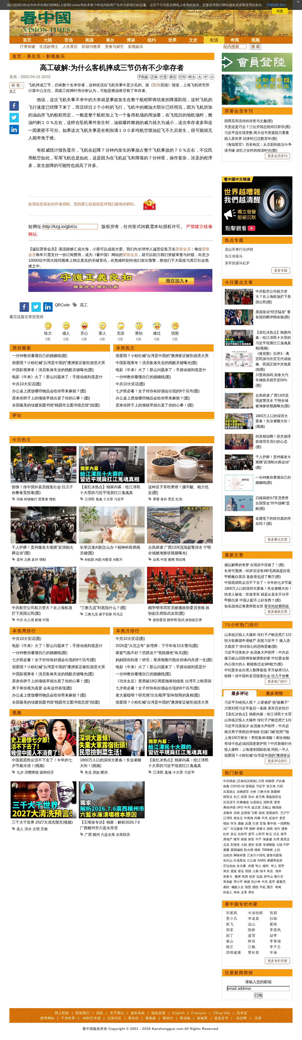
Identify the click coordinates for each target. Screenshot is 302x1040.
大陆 (48, 40)
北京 (226, 844)
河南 (20, 499)
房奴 (96, 772)
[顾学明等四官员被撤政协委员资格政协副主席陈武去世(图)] (180, 570)
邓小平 (238, 881)
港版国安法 (273, 797)
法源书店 (114, 1018)
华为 (234, 823)
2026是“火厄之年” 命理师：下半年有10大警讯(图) (157, 646)
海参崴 (267, 839)
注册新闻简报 (239, 972)
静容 (252, 941)
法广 (226, 828)
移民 (266, 866)
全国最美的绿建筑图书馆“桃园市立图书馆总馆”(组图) (56, 405)
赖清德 (276, 807)
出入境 (29, 620)
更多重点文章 (277, 539)
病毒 (226, 786)
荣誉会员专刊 (239, 111)
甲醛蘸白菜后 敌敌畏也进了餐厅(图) (252, 577)
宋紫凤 (231, 913)
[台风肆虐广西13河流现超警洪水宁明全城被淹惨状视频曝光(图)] (180, 509)
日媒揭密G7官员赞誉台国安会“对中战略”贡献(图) (273, 503)
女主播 (242, 866)
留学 (281, 866)
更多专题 (280, 270)
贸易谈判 (272, 813)
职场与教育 (91, 47)
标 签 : (17, 85)
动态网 (241, 1018)
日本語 (242, 1013)
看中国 (48, 21)
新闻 (156, 85)
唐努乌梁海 (274, 855)
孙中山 (268, 876)
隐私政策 (158, 1013)
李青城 (275, 941)
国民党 (268, 802)
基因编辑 (237, 850)
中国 (163, 559)
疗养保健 (27, 47)
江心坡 (251, 860)
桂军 (252, 876)
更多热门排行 (277, 681)
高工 (12, 91)
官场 (68, 40)
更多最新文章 (277, 611)
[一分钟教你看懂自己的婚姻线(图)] (239, 477)
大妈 (244, 844)
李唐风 (275, 930)
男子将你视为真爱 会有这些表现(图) (42, 688)
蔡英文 (285, 839)
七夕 (20, 772)
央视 (251, 866)
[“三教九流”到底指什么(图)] (112, 570)
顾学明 (172, 620)
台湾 (276, 839)
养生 (251, 892)
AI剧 (98, 559)
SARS (261, 860)
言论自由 (229, 866)
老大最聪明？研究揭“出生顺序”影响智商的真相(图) (158, 695)
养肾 (156, 499)
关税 (237, 813)
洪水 (28, 829)
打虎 (255, 823)
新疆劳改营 (274, 860)
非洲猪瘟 (269, 844)
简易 (273, 913)
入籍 (255, 871)
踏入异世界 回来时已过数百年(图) (250, 139)
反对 (35, 559)
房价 (251, 844)
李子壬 (275, 947)
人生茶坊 (70, 47)
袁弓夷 (260, 797)
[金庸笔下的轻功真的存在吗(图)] (239, 518)
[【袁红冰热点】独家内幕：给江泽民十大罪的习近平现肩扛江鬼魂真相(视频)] (112, 449)
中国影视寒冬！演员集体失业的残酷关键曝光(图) (53, 370)
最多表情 (274, 693)
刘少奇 (255, 881)
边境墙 (245, 813)
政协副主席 (193, 620)
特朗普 (270, 781)
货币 (251, 834)
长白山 (227, 860)
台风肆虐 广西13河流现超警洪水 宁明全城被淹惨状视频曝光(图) (273, 400)
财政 (244, 839)
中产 (259, 839)
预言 (270, 887)
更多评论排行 (277, 761)
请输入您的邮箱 (258, 982)
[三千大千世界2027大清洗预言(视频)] (43, 784)
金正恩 (256, 807)
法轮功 (227, 855)
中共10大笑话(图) (26, 384)
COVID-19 (237, 786)
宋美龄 (227, 881)
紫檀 (171, 559)
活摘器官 (243, 791)
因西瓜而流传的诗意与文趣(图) (248, 121)
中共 (20, 620)
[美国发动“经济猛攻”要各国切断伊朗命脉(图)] (239, 312)
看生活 (34, 56)
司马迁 (118, 614)
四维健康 (233, 952)
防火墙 (248, 850)
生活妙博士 (48, 47)
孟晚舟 (227, 813)
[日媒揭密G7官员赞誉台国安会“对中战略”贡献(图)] (239, 498)
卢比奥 (280, 781)
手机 (263, 887)
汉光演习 (229, 802)
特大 (192, 77)
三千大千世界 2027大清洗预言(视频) (42, 822)
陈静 (252, 930)
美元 (234, 834)
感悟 (255, 887)
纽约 (151, 40)
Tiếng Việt (221, 1013)
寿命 (237, 892)
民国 (245, 876)
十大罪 (108, 499)
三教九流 (91, 614)
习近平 (119, 499)
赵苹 (273, 935)
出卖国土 (229, 791)
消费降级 (32, 772)
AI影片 (118, 559)
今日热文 (21, 439)
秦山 (230, 941)
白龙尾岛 (240, 860)
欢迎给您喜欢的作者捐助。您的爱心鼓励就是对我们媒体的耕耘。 (83, 204)
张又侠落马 (234, 256)
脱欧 (270, 828)
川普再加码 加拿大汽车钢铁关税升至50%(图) (272, 380)
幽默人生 (237, 887)
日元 (276, 834)
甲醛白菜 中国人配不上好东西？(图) (252, 600)
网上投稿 (62, 1013)
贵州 (20, 559)
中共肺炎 (229, 781)
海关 (226, 871)
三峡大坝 (263, 791)
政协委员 (159, 620)
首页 (27, 40)
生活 (214, 40)
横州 (96, 835)
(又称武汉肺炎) (247, 781)
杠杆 (226, 834)
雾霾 (226, 850)
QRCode (62, 305)
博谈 (131, 40)
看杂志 (133, 1018)
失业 (88, 772)
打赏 (163, 77)
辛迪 (273, 952)
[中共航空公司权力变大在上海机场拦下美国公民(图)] (43, 570)
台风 (156, 559)
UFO (240, 807)
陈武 (181, 620)
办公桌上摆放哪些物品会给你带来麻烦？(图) (49, 391)
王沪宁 (284, 813)
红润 (179, 499)
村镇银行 (30, 499)
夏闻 (273, 924)
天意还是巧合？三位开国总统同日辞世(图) (257, 127)
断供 (104, 772)
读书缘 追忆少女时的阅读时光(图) (250, 150)
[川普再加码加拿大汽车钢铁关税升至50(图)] (239, 375)
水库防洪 (123, 835)
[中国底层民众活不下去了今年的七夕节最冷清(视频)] (43, 722)
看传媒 (185, 1018)
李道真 (253, 918)
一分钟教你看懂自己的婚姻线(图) (39, 356)
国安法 (227, 797)
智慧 (248, 887)
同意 (280, 11)
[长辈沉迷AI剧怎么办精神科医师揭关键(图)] (112, 509)
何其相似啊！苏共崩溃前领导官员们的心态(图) (273, 441)
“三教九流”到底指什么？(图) (103, 608)
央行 (277, 828)
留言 (173, 77)
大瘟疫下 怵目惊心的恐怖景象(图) (250, 646)
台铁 (253, 791)
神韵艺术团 (92, 1018)
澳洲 (238, 876)
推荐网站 (47, 1018)
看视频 (150, 1018)
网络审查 (240, 855)
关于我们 (117, 1013)
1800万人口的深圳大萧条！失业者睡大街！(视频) (273, 421)
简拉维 (180, 559)
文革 (244, 892)
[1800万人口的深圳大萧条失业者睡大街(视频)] (112, 722)
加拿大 (261, 828)
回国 (248, 871)
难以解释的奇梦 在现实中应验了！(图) (254, 565)
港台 (110, 40)
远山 (252, 924)
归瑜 (273, 918)
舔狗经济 (47, 772)
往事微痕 (243, 802)
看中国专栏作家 (241, 904)
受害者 (43, 499)
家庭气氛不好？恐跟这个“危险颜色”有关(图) (152, 653)
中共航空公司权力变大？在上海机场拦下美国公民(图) (273, 296)
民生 (270, 871)
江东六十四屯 (256, 855)
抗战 (259, 876)
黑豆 (171, 499)
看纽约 (168, 1018)
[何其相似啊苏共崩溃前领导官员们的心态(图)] (239, 436)
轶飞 (230, 924)
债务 (284, 828)
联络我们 (83, 1013)
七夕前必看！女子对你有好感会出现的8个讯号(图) (157, 391)
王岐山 (266, 807)
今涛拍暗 (255, 913)
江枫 (252, 947)
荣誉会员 (183, 249)
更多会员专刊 (277, 156)
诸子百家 (105, 614)
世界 (172, 40)
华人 (258, 866)
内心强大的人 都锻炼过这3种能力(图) (253, 664)
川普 (261, 781)
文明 (36, 829)
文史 (193, 40)
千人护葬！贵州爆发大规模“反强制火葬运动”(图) (273, 462)
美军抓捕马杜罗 (237, 263)
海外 (278, 871)
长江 (237, 797)
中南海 (248, 818)
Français (198, 1013)
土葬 (27, 559)
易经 (226, 887)
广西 (88, 835)
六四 (280, 786)
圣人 (20, 829)
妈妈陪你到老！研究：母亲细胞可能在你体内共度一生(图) (164, 660)
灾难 (44, 829)
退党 (277, 802)
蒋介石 (279, 876)
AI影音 (107, 559)
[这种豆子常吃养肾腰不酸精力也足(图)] (180, 449)
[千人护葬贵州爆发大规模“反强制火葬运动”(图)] (43, 509)
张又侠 (271, 786)
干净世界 (68, 1018)
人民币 (260, 834)
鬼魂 (99, 499)
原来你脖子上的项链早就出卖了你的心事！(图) (51, 398)
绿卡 (263, 871)
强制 (42, 559)
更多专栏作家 (277, 961)
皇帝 (272, 881)
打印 (182, 77)
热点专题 (234, 240)
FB (246, 828)
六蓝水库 (108, 835)
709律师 (267, 850)
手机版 (143, 77)
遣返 (234, 871)
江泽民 (90, 499)
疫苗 (244, 797)
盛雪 (252, 935)
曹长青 (253, 952)
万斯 (254, 813)
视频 (255, 40)
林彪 (247, 881)
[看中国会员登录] (257, 62)
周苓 (230, 930)
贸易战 (250, 786)
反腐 (248, 823)
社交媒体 (237, 828)
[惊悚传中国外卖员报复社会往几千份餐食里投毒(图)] (43, 449)
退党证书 (221, 1018)
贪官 (282, 818)
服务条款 (138, 1013)
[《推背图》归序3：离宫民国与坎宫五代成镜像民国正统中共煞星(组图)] (239, 354)
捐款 (99, 1013)
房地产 (227, 839)
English (178, 1013)
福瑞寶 (202, 1018)
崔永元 (238, 818)
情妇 (226, 823)
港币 (284, 834)
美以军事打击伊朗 (239, 249)
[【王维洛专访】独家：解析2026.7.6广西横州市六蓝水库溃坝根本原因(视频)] (112, 784)
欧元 (269, 834)
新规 (38, 620)
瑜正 (230, 947)
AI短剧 (89, 559)
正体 (154, 77)
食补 (163, 499)
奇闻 (235, 40)
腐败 (241, 823)
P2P (286, 844)
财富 (251, 839)
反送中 (273, 818)
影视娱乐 (135, 47)
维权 (52, 499)
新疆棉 (275, 791)
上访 (277, 850)
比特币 (242, 834)
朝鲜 (252, 828)
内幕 (257, 818)
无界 (258, 1018)
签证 (241, 871)
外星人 (227, 892)
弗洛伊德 (229, 807)
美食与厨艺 (114, 47)
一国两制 (283, 823)
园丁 (230, 935)
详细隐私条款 (276, 5)
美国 (89, 40)
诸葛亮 (280, 881)
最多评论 (239, 693)
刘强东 (235, 844)
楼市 (237, 839)
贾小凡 (231, 918)
